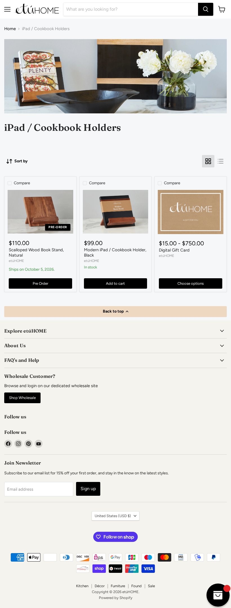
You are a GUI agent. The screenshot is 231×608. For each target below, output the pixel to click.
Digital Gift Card (174, 250)
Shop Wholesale (22, 398)
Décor (100, 586)
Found (136, 586)
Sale (151, 586)
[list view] (220, 161)
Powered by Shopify (115, 598)
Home (10, 28)
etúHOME (16, 261)
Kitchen (82, 586)
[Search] (205, 9)
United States (113, 516)
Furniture (118, 586)
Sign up (88, 488)
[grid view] (208, 161)
